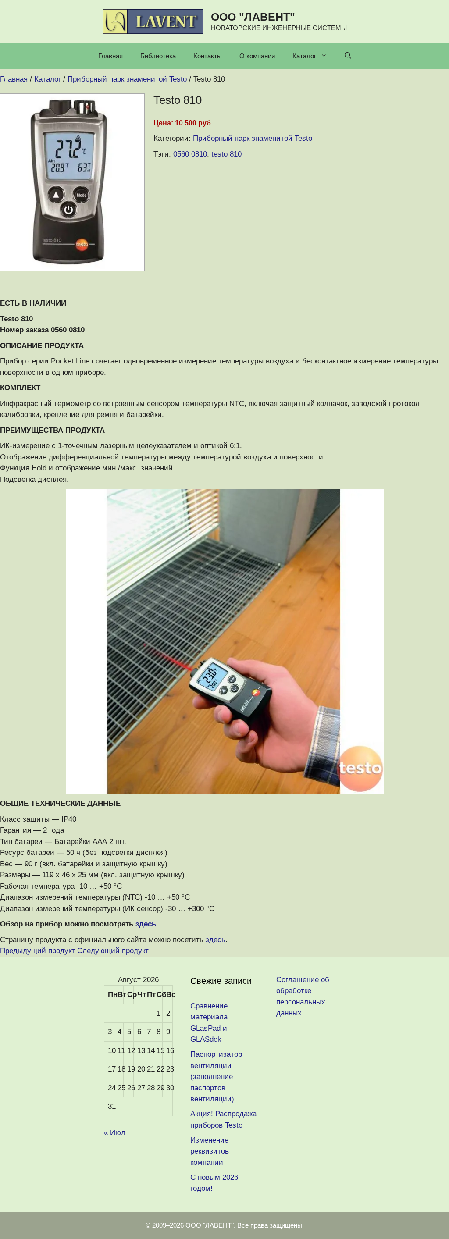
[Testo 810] (72, 268)
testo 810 (226, 154)
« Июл (114, 1133)
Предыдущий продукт (37, 951)
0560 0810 (190, 154)
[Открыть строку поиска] (348, 56)
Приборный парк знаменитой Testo (252, 138)
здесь (145, 924)
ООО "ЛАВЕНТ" (253, 17)
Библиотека (158, 56)
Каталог (304, 56)
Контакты (207, 56)
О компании (257, 56)
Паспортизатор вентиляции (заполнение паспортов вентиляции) (216, 1076)
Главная (110, 56)
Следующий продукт (113, 951)
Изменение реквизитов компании (209, 1151)
